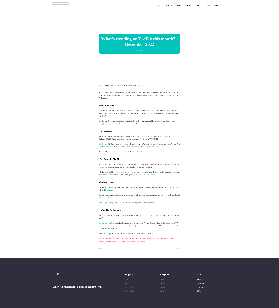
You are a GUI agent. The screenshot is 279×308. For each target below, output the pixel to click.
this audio (102, 167)
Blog (216, 5)
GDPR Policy (128, 287)
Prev (100, 248)
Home (158, 5)
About (198, 5)
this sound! (110, 190)
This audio (149, 110)
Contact (207, 5)
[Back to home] (60, 5)
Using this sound (104, 223)
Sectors (188, 5)
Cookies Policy (129, 291)
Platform (168, 5)
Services (178, 5)
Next (178, 248)
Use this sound (104, 144)
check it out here (142, 152)
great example (109, 203)
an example (107, 234)
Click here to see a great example (145, 175)
